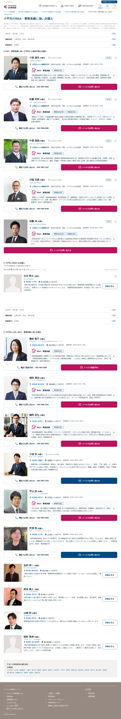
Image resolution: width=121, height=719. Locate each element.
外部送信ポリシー (54, 702)
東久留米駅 (48, 642)
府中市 (40, 497)
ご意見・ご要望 (54, 693)
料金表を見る (58, 70)
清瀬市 (40, 460)
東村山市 (74, 670)
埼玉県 (34, 421)
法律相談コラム (12, 699)
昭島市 (39, 670)
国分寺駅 (52, 345)
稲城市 (31, 673)
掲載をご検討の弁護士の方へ (59, 706)
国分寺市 (41, 345)
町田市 (50, 670)
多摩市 (26, 673)
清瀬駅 (49, 460)
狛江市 (92, 670)
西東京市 (37, 673)
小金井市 (56, 670)
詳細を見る (109, 286)
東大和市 (41, 384)
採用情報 (91, 696)
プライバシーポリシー (56, 699)
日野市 (68, 670)
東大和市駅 (45, 282)
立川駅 (49, 534)
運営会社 (91, 693)
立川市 (40, 534)
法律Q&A (9, 696)
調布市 (45, 670)
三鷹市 (28, 670)
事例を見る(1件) (59, 112)
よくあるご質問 (12, 706)
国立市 (87, 670)
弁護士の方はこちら (109, 2)
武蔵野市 (22, 670)
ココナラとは (11, 702)
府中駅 (49, 497)
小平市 (34, 64)
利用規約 (51, 696)
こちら (44, 269)
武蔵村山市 (19, 673)
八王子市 (10, 670)
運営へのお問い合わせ (14, 709)
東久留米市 (36, 642)
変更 (114, 34)
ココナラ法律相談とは (14, 693)
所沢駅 (49, 421)
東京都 (28, 282)
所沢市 (40, 421)
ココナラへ (9, 2)
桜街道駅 (52, 384)
